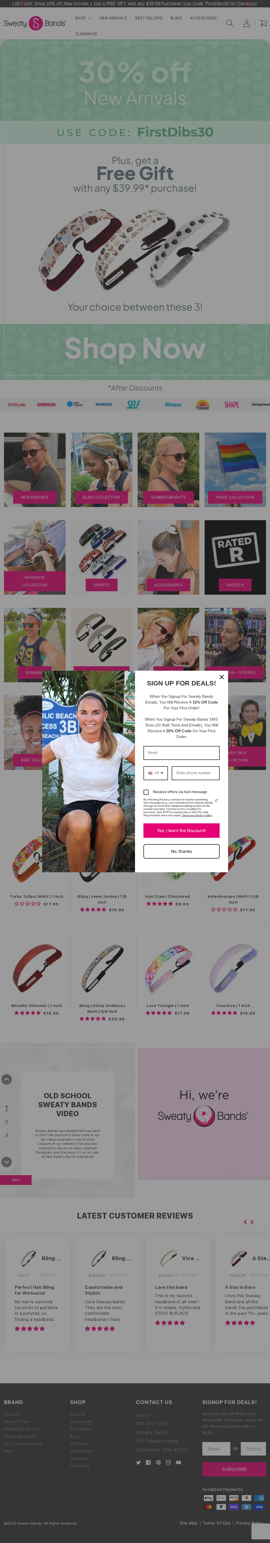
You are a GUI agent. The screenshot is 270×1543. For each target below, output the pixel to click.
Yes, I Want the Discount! (181, 830)
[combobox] (155, 773)
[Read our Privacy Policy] (216, 800)
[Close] (221, 677)
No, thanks (181, 851)
